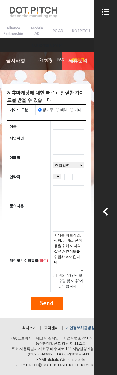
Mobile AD (37, 30)
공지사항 (44, 59)
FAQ (61, 59)
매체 (64, 110)
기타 (78, 110)
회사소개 (29, 328)
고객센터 (51, 328)
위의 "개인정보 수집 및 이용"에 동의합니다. (70, 280)
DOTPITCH (81, 31)
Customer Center (47, 45)
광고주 (48, 110)
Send (47, 303)
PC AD (58, 31)
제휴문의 (77, 59)
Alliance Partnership (13, 30)
